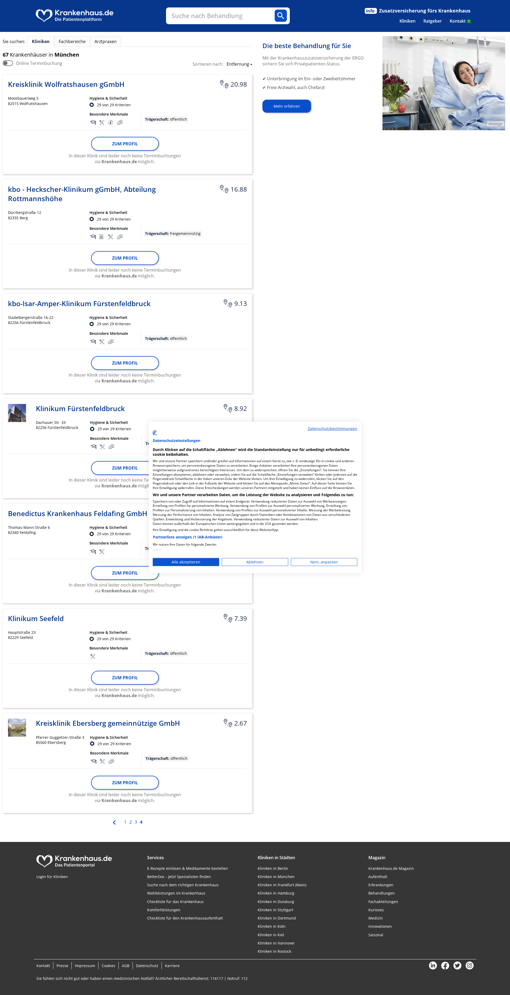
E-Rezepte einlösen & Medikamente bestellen (187, 868)
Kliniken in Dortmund (277, 918)
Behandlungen (381, 893)
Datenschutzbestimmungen (332, 428)
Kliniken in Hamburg (276, 893)
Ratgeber (432, 21)
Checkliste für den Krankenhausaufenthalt (185, 918)
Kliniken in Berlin (273, 868)
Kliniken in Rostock (274, 951)
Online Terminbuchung (39, 63)
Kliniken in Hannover (276, 943)
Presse (62, 965)
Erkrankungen (380, 884)
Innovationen (380, 926)
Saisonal (375, 934)
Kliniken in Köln (272, 926)
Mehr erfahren (287, 106)
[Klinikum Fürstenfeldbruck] (17, 413)
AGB (125, 965)
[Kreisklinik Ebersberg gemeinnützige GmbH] (17, 728)
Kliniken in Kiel (271, 934)
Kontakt (460, 21)
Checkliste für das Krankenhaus (175, 901)
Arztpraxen (106, 41)
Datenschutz (147, 965)
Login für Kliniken (52, 876)
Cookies (108, 965)
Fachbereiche (72, 41)
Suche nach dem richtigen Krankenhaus (183, 884)
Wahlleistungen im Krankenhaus (176, 893)
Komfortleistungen (163, 909)
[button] (237, 64)
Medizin (375, 918)
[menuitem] (407, 21)
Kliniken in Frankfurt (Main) (282, 884)
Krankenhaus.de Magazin (391, 868)
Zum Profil (125, 144)
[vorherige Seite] (114, 821)
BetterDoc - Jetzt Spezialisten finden (179, 876)
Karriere (172, 965)
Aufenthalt (377, 876)
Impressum (85, 965)
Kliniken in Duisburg (276, 901)
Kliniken (407, 21)
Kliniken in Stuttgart (275, 909)
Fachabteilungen (383, 901)
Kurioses (376, 909)
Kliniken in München (276, 876)
